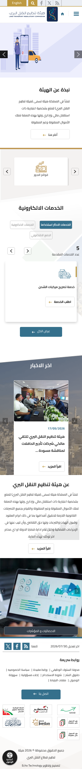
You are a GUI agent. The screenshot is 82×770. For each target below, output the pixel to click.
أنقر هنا (53, 135)
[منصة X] (49, 3)
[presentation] (75, 171)
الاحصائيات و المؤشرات (41, 631)
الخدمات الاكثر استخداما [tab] (56, 224)
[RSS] (57, 3)
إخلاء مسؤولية (30, 674)
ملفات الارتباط (58, 680)
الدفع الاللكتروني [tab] (41, 235)
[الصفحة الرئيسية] (62, 13)
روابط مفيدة (40, 669)
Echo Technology (32, 765)
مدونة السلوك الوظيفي (65, 669)
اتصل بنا (44, 694)
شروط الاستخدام (52, 674)
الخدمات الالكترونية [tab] (22, 224)
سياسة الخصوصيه (19, 669)
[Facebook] (41, 3)
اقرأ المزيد (54, 466)
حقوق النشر (72, 674)
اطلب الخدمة (62, 302)
